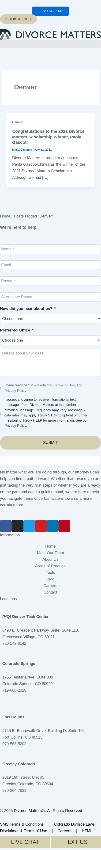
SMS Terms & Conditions (22, 824)
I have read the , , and (43, 387)
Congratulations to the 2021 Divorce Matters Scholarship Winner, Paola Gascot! (48, 137)
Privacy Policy (15, 391)
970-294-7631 (14, 790)
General (17, 122)
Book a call (18, 19)
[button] (50, 44)
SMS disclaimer (40, 385)
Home (5, 216)
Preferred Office (17, 330)
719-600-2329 (14, 690)
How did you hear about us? (28, 308)
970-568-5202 (14, 744)
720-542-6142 (14, 643)
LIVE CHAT (25, 842)
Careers (65, 831)
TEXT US (75, 842)
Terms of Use (64, 385)
